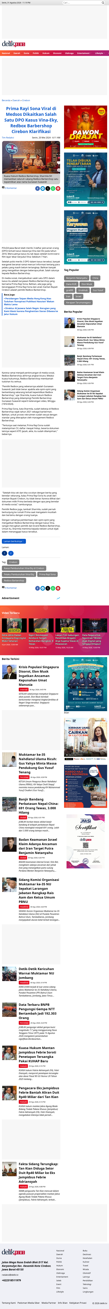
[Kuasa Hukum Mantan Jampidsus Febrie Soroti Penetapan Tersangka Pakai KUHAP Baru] (9, 1053)
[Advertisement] (54, 24)
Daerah (17, 53)
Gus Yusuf (98, 290)
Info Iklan (63, 1302)
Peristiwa (24, 777)
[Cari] (103, 3)
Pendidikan (88, 1280)
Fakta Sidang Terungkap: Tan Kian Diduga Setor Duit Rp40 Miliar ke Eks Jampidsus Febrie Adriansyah (38, 1173)
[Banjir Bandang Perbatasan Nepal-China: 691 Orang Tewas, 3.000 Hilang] (69, 360)
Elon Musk (87, 284)
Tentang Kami (9, 1302)
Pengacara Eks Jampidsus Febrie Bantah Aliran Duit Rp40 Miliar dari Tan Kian (39, 1092)
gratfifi (69, 290)
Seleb (58, 1280)
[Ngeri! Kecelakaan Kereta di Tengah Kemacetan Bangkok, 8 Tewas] (41, 625)
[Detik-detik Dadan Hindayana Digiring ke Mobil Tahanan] (14, 625)
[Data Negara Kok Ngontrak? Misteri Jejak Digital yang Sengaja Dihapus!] (94, 625)
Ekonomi (57, 53)
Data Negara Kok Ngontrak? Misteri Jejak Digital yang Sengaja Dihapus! (92, 639)
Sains (85, 1288)
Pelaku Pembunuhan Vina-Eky (19, 574)
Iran (68, 296)
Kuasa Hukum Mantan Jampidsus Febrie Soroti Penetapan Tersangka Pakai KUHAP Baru (37, 1054)
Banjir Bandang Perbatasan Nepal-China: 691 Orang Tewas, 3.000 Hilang (91, 358)
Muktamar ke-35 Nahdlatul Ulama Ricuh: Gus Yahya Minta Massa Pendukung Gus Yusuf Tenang (91, 341)
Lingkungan (88, 1291)
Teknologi (87, 1284)
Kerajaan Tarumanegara (78, 302)
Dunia (26, 53)
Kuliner (86, 1262)
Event (58, 1284)
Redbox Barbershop (14, 580)
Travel (85, 1265)
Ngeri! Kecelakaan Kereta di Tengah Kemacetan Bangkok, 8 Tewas (41, 639)
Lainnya (86, 1277)
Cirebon (26, 100)
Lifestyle (99, 53)
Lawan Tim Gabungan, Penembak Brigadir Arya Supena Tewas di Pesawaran (67, 639)
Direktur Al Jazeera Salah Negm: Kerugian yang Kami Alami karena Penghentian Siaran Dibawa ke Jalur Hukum (31, 311)
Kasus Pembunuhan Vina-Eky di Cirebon (24, 568)
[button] (84, 53)
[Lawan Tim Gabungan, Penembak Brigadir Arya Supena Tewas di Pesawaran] (67, 625)
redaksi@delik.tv (10, 1274)
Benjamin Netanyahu (76, 278)
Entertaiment (83, 53)
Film (58, 1288)
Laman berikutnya (13, 541)
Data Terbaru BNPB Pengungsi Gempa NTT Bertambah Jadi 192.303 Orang (37, 1011)
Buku (85, 1250)
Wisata (86, 1269)
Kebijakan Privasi (77, 1302)
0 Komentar (11, 188)
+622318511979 (11, 1280)
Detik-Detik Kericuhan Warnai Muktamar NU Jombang (36, 973)
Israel (78, 296)
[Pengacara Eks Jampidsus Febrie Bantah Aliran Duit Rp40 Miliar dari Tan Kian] (9, 1093)
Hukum (46, 53)
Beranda (6, 100)
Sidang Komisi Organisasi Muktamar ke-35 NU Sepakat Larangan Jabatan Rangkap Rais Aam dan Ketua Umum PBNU (91, 395)
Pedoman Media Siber (29, 1302)
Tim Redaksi (8, 137)
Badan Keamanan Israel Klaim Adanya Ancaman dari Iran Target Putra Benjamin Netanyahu (90, 376)
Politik (36, 53)
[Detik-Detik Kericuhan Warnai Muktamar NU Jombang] (9, 974)
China (95, 278)
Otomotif (87, 1273)
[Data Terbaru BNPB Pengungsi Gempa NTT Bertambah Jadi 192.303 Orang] (9, 1009)
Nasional (6, 53)
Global (23, 817)
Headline (24, 906)
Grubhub (83, 290)
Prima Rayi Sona (47, 574)
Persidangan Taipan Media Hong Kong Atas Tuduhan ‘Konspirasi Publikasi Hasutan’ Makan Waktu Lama (29, 301)
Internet (23, 689)
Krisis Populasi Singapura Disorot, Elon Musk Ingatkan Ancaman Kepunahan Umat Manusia (90, 322)
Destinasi (87, 1254)
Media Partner (49, 1302)
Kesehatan (87, 1258)
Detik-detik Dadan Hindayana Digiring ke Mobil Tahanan (14, 638)
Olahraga (69, 53)
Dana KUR (71, 284)
